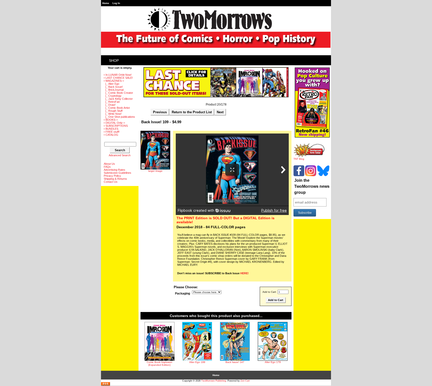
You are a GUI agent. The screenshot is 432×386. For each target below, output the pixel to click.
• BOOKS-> (111, 119)
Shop (114, 60)
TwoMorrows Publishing (213, 381)
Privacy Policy (112, 175)
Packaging (182, 293)
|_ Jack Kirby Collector (118, 98)
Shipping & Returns (115, 178)
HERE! (244, 273)
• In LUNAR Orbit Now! (118, 74)
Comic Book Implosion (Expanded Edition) (159, 363)
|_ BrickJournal (114, 89)
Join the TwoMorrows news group (312, 186)
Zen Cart (245, 381)
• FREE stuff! (112, 131)
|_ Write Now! (113, 113)
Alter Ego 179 (273, 362)
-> (114, 80)
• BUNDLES (111, 128)
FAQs (107, 166)
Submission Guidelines (117, 172)
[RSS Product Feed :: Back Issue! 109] (105, 384)
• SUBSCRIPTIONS (116, 125)
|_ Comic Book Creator (118, 92)
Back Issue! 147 (235, 362)
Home (105, 3)
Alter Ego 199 (197, 362)
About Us (109, 163)
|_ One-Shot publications (119, 116)
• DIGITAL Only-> (114, 122)
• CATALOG (111, 134)
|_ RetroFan (112, 101)
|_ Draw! (110, 104)
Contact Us (111, 181)
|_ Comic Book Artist (117, 107)
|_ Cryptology (113, 95)
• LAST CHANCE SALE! (118, 77)
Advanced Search (119, 155)
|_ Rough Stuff (113, 110)
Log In (116, 3)
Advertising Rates (114, 169)
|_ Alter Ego (111, 83)
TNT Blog (299, 159)
